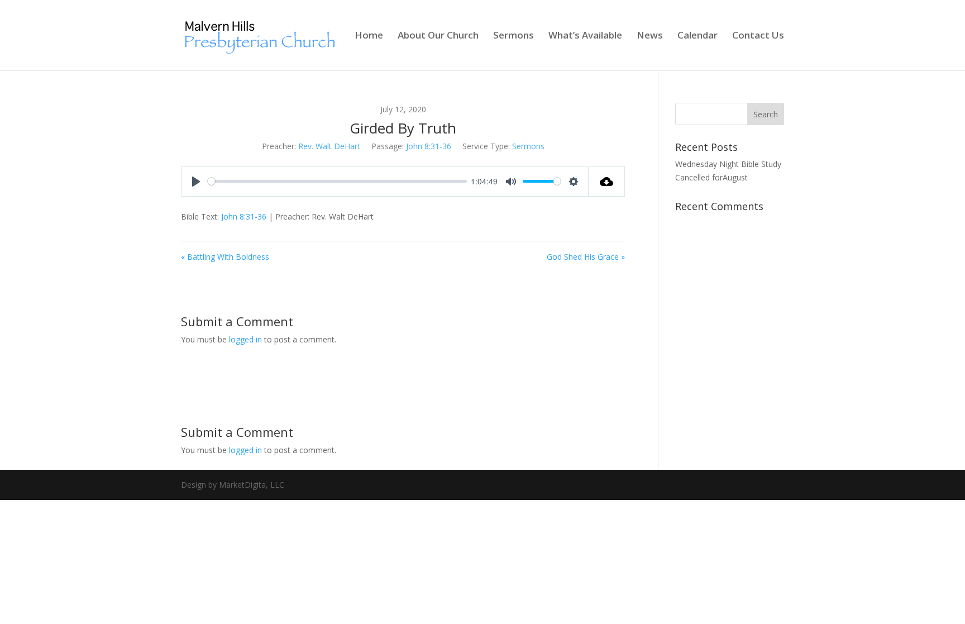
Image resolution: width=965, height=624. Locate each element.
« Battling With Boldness (225, 256)
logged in (245, 339)
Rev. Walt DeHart (329, 146)
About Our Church (438, 36)
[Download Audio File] (607, 181)
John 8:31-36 (428, 146)
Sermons (513, 36)
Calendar (697, 36)
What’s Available (585, 36)
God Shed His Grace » (586, 256)
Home (369, 36)
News (650, 36)
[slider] (337, 181)
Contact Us (758, 36)
